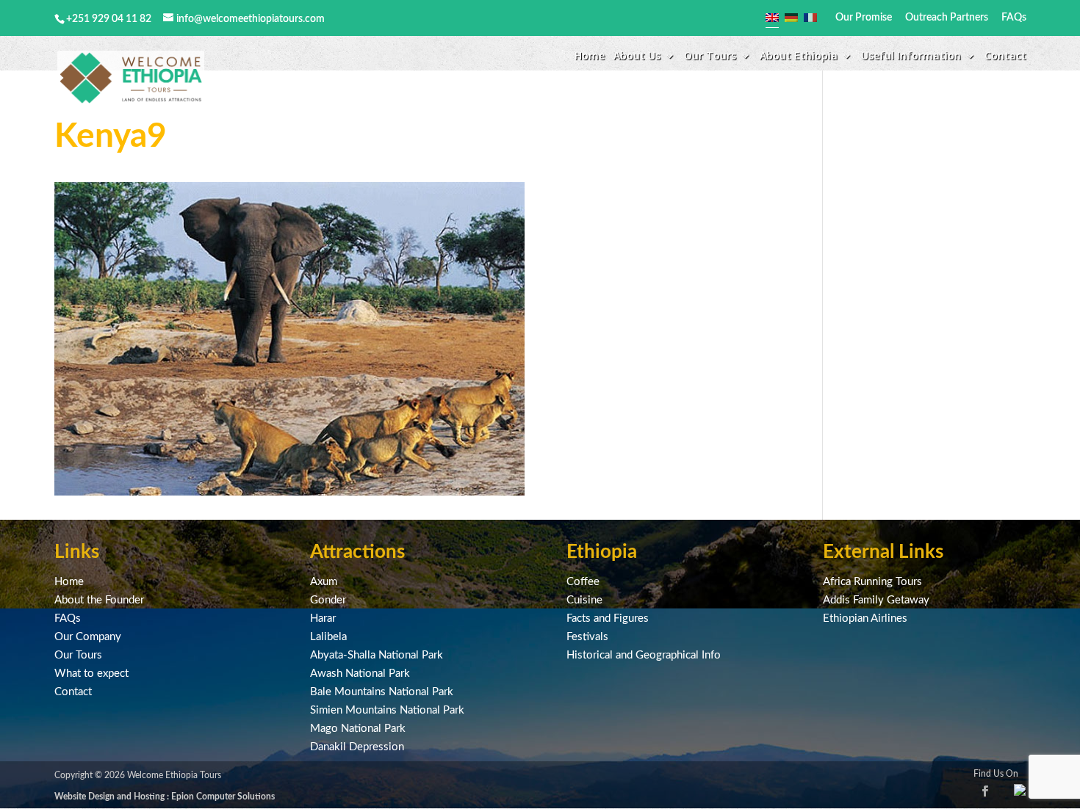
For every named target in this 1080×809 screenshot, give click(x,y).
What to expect (91, 673)
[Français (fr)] (810, 17)
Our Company (87, 636)
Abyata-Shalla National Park (376, 655)
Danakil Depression (357, 746)
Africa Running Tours (872, 581)
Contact (1005, 56)
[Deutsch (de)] (791, 17)
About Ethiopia (799, 56)
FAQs (1013, 17)
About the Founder (99, 600)
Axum (323, 581)
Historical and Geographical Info (643, 655)
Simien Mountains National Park (387, 710)
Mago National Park (358, 728)
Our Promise (863, 17)
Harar (323, 618)
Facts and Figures (607, 618)
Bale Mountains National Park (381, 691)
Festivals (587, 636)
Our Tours (78, 655)
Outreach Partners (946, 17)
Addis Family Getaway (876, 600)
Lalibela (328, 636)
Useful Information (911, 56)
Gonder (328, 600)
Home (590, 56)
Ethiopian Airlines (865, 618)
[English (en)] (772, 17)
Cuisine (584, 600)
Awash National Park (360, 673)
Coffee (583, 581)
